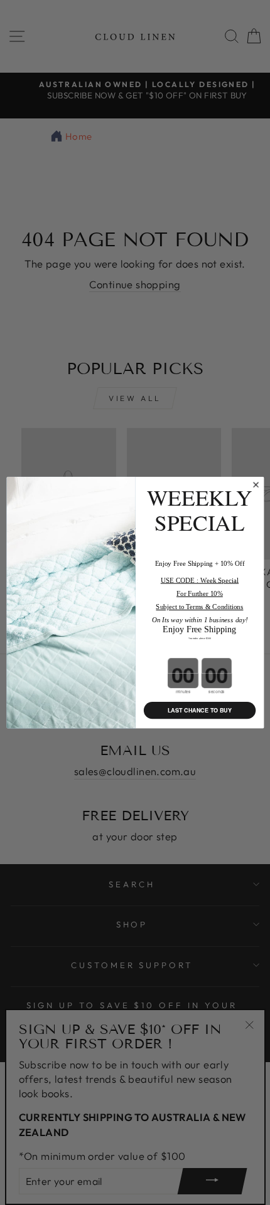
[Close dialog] (255, 485)
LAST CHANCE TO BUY (199, 710)
